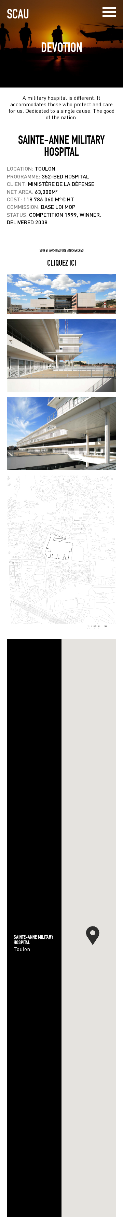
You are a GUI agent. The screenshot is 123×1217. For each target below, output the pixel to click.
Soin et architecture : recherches (61, 250)
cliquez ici (61, 263)
